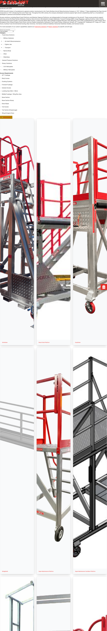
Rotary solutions (53, 27)
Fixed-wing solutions (40, 27)
